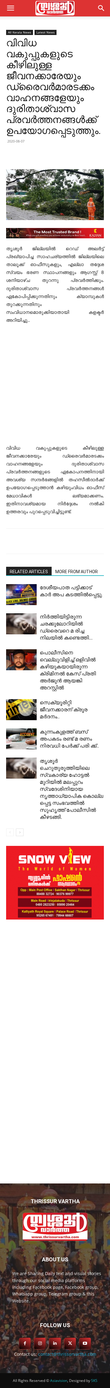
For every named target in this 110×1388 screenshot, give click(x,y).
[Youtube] (85, 1343)
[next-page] (20, 832)
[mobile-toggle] (10, 8)
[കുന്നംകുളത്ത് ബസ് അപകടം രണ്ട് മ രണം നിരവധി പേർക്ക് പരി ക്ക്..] (21, 738)
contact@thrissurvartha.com (67, 1354)
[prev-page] (10, 832)
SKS (94, 1380)
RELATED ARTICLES (29, 571)
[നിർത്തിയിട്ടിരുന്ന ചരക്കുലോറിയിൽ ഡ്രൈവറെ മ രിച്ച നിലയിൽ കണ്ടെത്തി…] (21, 623)
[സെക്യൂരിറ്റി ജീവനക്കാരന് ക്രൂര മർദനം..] (21, 709)
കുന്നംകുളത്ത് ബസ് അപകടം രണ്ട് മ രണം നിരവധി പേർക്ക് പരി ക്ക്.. (69, 739)
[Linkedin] (59, 155)
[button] (101, 8)
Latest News (45, 32)
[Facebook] (31, 155)
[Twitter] (45, 155)
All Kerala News (19, 32)
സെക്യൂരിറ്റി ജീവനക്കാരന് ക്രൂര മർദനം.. (63, 709)
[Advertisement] (55, 387)
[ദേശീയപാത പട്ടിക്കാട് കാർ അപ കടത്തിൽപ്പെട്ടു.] (21, 594)
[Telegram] (74, 155)
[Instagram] (40, 1343)
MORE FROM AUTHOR (76, 571)
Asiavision (58, 1380)
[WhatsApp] (88, 155)
